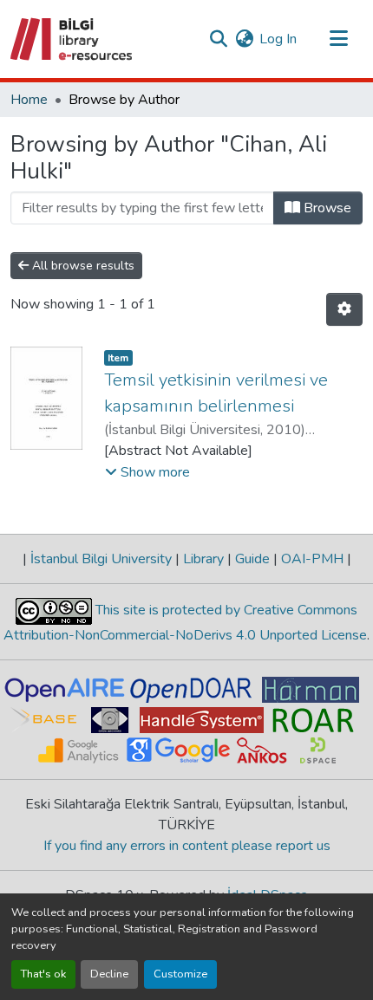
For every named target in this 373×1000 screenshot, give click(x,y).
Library (203, 558)
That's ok (43, 974)
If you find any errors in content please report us (186, 845)
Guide (252, 558)
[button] (72, 39)
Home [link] (29, 99)
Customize (180, 974)
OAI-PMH (312, 558)
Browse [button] (325, 208)
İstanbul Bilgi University (101, 558)
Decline (109, 974)
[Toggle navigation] (338, 39)
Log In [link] (278, 39)
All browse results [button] (81, 265)
